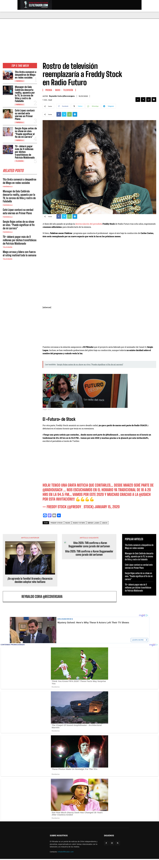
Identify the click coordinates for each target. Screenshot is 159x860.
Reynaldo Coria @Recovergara (62, 96)
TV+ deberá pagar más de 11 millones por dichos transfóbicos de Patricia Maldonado (25, 152)
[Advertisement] (79, 36)
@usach (145, 494)
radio (67, 523)
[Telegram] (154, 99)
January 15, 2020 (107, 507)
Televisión (19, 161)
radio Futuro (79, 523)
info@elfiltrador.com (66, 852)
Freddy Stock (57, 523)
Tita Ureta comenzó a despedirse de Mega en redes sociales (25, 74)
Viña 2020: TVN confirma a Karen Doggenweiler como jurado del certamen (89, 553)
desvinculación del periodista (88, 223)
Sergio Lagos (93, 523)
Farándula (19, 81)
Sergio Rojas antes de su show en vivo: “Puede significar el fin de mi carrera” (26, 132)
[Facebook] (137, 99)
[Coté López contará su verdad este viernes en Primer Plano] (8, 113)
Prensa (48, 90)
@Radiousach (52, 490)
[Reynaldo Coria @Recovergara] (13, 596)
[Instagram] (112, 843)
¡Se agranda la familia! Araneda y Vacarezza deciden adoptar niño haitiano (30, 580)
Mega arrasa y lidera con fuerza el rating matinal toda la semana (19, 253)
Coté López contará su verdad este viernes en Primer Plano (24, 114)
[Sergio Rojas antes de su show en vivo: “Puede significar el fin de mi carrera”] (8, 131)
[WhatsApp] (148, 99)
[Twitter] (143, 99)
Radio (57, 90)
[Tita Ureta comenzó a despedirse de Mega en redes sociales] (8, 75)
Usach (105, 523)
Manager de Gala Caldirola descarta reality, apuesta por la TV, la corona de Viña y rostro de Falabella (25, 94)
